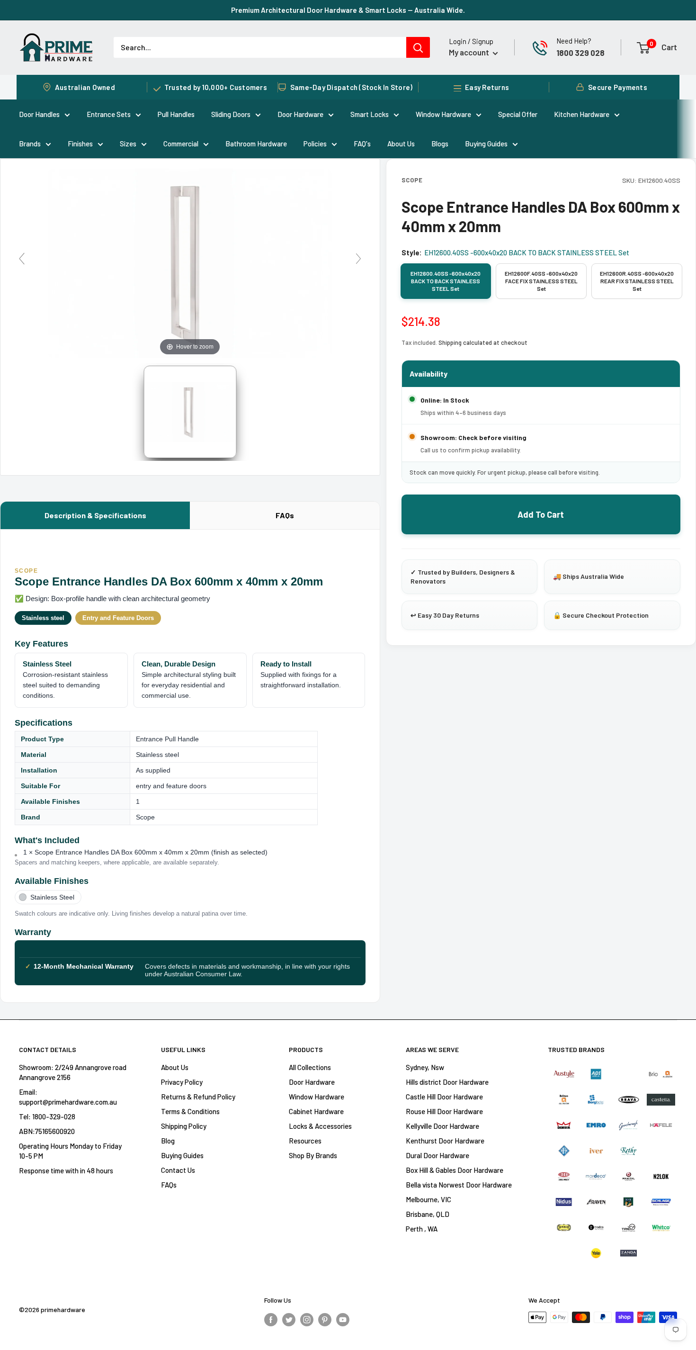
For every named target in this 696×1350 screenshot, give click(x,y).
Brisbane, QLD (427, 1214)
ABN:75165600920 (47, 1131)
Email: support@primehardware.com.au (68, 1097)
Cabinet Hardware (316, 1111)
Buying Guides (486, 143)
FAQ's (362, 143)
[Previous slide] (21, 258)
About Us (401, 143)
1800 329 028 (580, 52)
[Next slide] (358, 258)
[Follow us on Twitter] (288, 1319)
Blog (168, 1140)
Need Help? (573, 40)
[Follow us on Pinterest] (324, 1319)
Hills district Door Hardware (447, 1082)
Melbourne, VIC (428, 1199)
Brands (30, 143)
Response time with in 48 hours (66, 1170)
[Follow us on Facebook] (270, 1319)
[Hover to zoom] (190, 262)
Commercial (180, 143)
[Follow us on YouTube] (342, 1319)
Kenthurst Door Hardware (445, 1140)
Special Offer (517, 114)
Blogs (439, 143)
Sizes (128, 143)
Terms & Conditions (190, 1111)
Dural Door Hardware (437, 1155)
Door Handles (39, 114)
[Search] (418, 47)
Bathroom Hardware (256, 143)
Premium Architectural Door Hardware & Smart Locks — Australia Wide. (348, 10)
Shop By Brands (313, 1155)
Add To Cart (541, 514)
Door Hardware (300, 114)
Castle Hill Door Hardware (444, 1096)
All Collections (310, 1067)
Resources (305, 1140)
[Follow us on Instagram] (306, 1319)
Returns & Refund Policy (198, 1096)
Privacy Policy (182, 1082)
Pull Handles (176, 114)
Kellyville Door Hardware (442, 1126)
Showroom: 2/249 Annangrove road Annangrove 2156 (72, 1072)
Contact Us (178, 1170)
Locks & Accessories (320, 1126)
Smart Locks (369, 114)
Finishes (80, 143)
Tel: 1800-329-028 (47, 1116)
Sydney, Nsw (425, 1067)
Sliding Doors (230, 114)
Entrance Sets (109, 114)
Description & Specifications (95, 515)
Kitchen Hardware (581, 114)
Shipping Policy (183, 1126)
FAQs (285, 515)
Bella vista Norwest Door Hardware (459, 1184)
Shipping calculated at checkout (482, 342)
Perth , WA (421, 1228)
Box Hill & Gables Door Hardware (454, 1170)
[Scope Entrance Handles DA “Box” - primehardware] (190, 412)
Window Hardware (443, 114)
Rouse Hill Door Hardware (444, 1111)
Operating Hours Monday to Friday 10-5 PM (70, 1151)
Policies (315, 143)
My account (470, 52)
